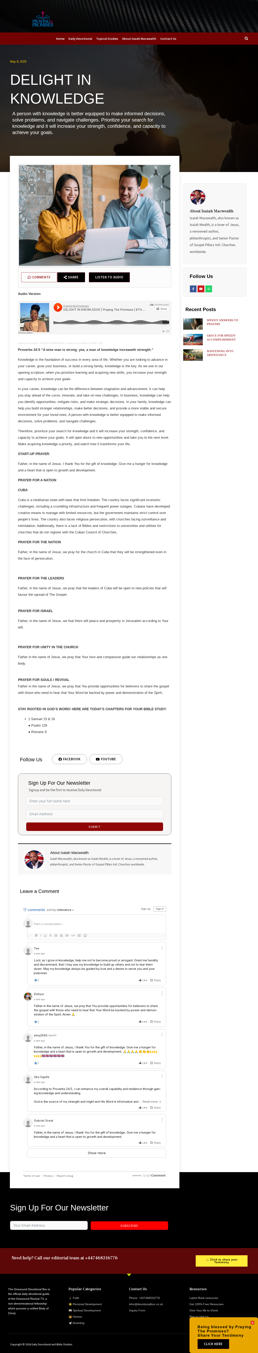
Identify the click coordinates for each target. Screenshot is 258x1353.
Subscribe (129, 1226)
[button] (252, 1322)
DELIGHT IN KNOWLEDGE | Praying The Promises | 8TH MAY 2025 (71, 343)
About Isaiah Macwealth (139, 39)
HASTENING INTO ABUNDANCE (220, 353)
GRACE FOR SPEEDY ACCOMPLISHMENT (221, 338)
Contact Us (168, 39)
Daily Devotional (80, 39)
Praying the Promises (28, 343)
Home (60, 39)
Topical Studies (107, 39)
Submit (94, 827)
